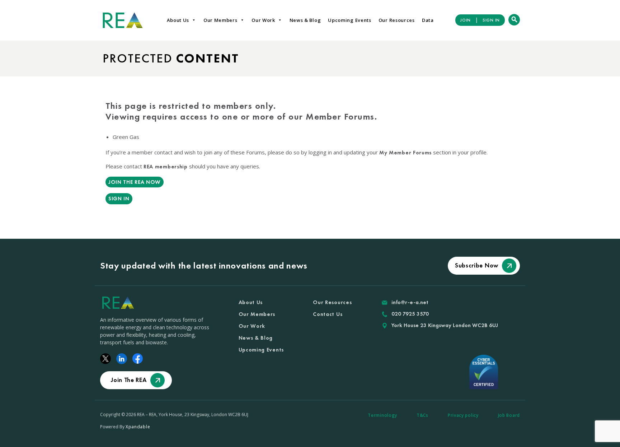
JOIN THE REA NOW (134, 182)
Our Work (263, 20)
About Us (178, 20)
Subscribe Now (476, 265)
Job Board (509, 415)
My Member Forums (405, 152)
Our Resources (397, 20)
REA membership (166, 166)
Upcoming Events (349, 20)
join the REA (128, 380)
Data (428, 20)
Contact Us (327, 314)
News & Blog (305, 20)
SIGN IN (491, 20)
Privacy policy (463, 415)
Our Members (220, 20)
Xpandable (138, 427)
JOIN (465, 20)
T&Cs (422, 415)
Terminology (382, 415)
